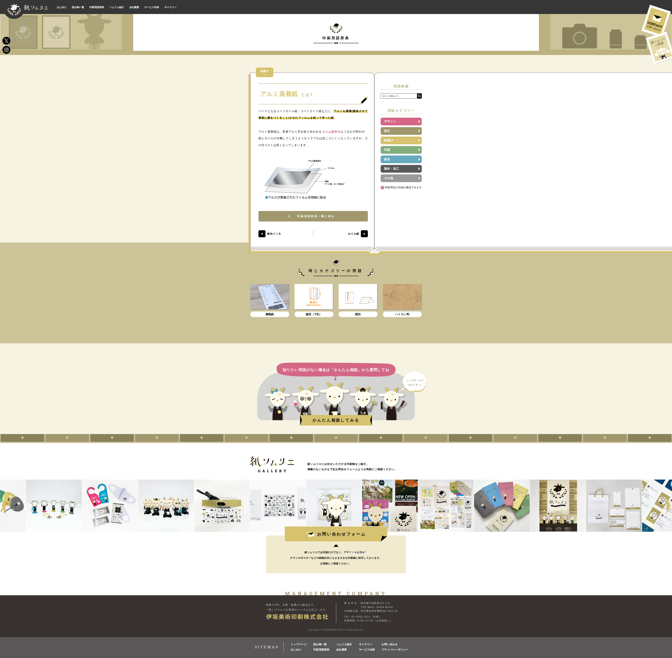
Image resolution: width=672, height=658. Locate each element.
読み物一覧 (320, 644)
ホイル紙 (329, 131)
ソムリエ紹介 (344, 644)
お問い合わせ (390, 644)
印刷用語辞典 (321, 649)
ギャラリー (365, 644)
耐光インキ (274, 233)
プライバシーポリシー (393, 649)
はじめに (296, 649)
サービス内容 (367, 649)
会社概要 (341, 649)
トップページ (299, 644)
